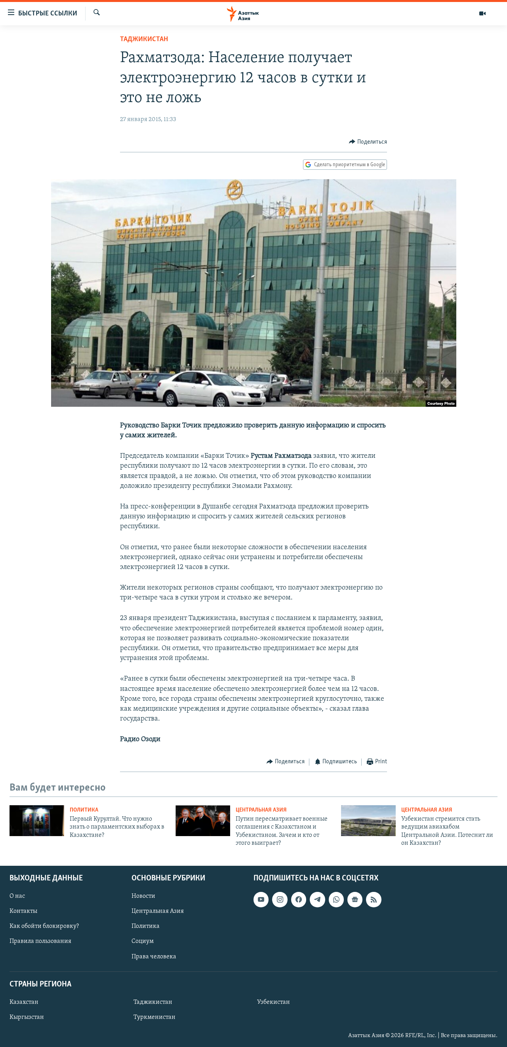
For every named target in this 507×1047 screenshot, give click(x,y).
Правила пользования (40, 941)
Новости (143, 896)
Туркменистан (154, 1017)
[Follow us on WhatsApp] (336, 899)
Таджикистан (144, 39)
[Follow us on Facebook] (298, 899)
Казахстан (24, 1002)
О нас (17, 896)
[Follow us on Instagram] (279, 899)
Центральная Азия (261, 810)
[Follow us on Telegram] (317, 899)
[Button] (368, 142)
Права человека (154, 956)
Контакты (23, 911)
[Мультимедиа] (482, 13)
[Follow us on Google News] (354, 899)
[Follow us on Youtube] (261, 899)
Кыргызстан (27, 1017)
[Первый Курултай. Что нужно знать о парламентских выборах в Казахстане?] (37, 820)
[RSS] (373, 899)
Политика (84, 810)
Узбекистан (273, 1002)
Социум (143, 941)
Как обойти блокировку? (44, 926)
